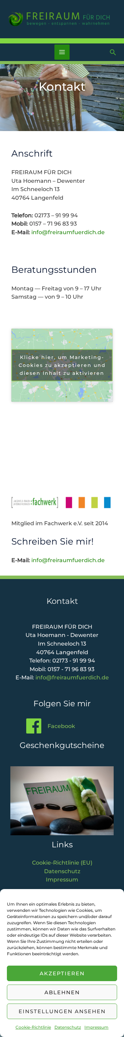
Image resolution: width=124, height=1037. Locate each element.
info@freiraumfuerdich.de (68, 232)
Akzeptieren (62, 973)
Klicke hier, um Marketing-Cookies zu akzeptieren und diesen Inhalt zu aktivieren (62, 365)
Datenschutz (67, 1027)
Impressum (96, 1027)
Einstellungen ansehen (62, 1011)
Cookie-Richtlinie (33, 1027)
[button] (113, 52)
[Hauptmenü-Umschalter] (62, 52)
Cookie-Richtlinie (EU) (62, 862)
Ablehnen (62, 992)
